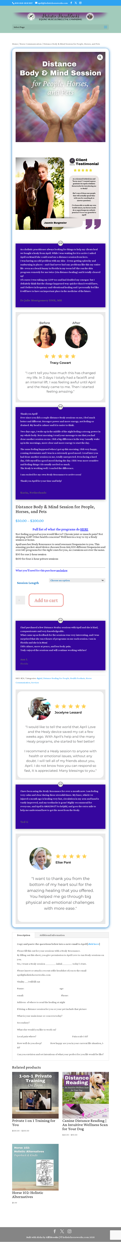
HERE (84, 529)
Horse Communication (31, 44)
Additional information (52, 935)
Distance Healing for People (56, 678)
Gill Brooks (52, 1237)
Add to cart (46, 600)
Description (23, 935)
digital (39, 678)
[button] (100, 57)
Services (35, 682)
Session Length (28, 583)
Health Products (77, 678)
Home (15, 44)
